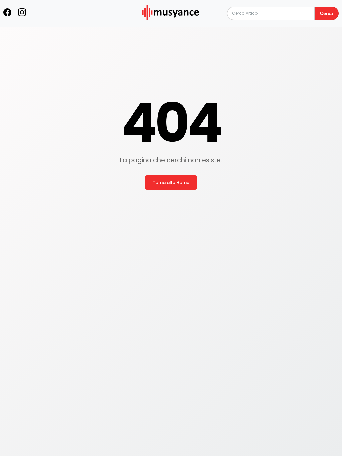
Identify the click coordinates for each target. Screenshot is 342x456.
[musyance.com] (170, 24)
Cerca (326, 13)
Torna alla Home (171, 182)
